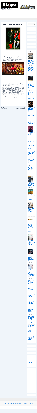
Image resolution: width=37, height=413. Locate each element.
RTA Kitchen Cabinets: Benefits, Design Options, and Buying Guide (31, 61)
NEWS (11, 403)
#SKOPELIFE (17, 403)
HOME (5, 403)
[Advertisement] (32, 380)
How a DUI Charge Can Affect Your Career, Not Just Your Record (31, 121)
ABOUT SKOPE (26, 403)
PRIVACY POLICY (31, 403)
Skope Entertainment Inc (6, 8)
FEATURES (7, 403)
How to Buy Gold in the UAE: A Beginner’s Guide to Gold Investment (31, 197)
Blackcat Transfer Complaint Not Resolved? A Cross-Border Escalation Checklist (31, 85)
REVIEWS (13, 403)
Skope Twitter (30, 363)
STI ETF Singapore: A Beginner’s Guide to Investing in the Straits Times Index (31, 273)
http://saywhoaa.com (5, 103)
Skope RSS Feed (30, 362)
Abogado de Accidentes (31, 398)
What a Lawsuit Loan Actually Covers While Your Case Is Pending (31, 337)
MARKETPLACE (21, 403)
